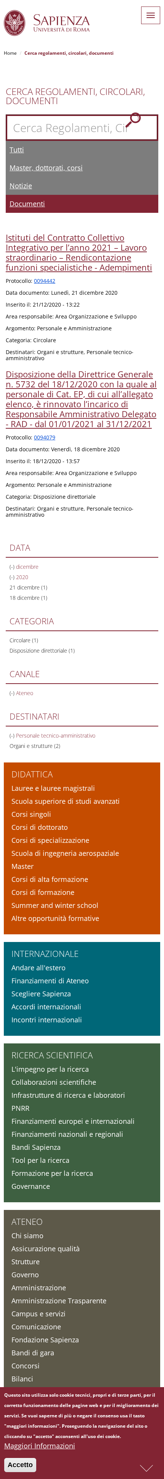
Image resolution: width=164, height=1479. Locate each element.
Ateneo (27, 1221)
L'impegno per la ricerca (50, 1069)
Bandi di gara (32, 1352)
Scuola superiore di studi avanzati (65, 801)
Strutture (25, 1261)
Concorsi (25, 1365)
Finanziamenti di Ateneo (50, 980)
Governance (30, 1186)
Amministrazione (38, 1287)
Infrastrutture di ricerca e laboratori (68, 1095)
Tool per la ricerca (40, 1160)
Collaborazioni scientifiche (53, 1082)
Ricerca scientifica (52, 1055)
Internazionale (45, 953)
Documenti (27, 203)
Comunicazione (36, 1326)
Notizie (21, 185)
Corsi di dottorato (39, 827)
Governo (25, 1274)
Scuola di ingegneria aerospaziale (65, 853)
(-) (13, 566)
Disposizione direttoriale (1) (42, 650)
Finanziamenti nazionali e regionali (67, 1134)
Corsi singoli (31, 814)
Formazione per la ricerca (52, 1173)
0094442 (44, 280)
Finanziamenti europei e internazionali (73, 1121)
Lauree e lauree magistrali (53, 788)
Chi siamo (27, 1235)
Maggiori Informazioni (39, 1445)
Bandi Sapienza (36, 1147)
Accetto (20, 1465)
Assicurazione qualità (45, 1248)
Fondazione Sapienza (45, 1339)
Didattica (32, 774)
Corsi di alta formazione (49, 879)
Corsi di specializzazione (50, 840)
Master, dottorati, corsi (46, 167)
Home (10, 53)
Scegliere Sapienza (41, 993)
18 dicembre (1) (28, 597)
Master (22, 866)
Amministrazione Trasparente (58, 1300)
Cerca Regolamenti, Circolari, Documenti (75, 96)
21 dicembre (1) (28, 587)
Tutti (17, 149)
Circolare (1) (24, 640)
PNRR (20, 1108)
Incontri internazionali (46, 1019)
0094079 (44, 437)
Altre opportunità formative (55, 918)
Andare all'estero (38, 967)
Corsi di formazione (42, 892)
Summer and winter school (54, 905)
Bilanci (22, 1378)
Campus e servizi (38, 1313)
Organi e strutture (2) (35, 745)
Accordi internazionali (46, 1006)
